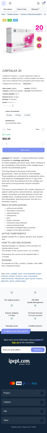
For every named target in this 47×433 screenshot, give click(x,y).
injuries (32, 278)
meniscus (19, 276)
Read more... (27, 84)
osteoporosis (19, 278)
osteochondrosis (7, 278)
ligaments (5, 281)
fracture (39, 278)
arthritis (11, 276)
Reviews (35, 9)
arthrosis (4, 276)
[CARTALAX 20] (23, 40)
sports (12, 281)
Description (8, 9)
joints (8, 274)
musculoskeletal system (32, 274)
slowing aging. (20, 281)
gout (27, 278)
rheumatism (32, 276)
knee (25, 276)
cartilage (14, 274)
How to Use (21, 9)
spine (20, 274)
